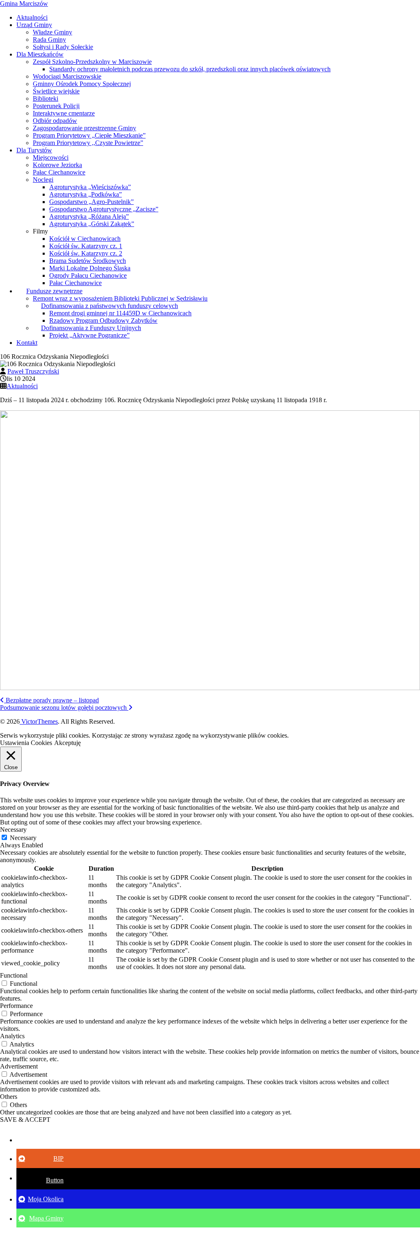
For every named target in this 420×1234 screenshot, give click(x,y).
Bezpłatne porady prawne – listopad (51, 700)
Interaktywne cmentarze (64, 113)
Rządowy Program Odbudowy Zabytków (103, 320)
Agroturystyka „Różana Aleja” (89, 216)
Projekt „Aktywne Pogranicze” (89, 335)
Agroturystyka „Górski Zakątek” (91, 223)
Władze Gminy (52, 32)
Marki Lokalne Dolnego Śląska (89, 268)
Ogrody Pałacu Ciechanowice (88, 275)
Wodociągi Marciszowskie (67, 76)
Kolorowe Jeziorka (57, 164)
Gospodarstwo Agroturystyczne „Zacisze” (103, 209)
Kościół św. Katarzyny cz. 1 (85, 245)
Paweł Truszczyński (33, 371)
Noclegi (43, 179)
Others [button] (8, 1096)
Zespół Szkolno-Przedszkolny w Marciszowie (92, 61)
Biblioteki (45, 98)
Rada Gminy (49, 39)
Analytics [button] (12, 1035)
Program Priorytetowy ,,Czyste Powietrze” (88, 142)
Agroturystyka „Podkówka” (85, 194)
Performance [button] (16, 1005)
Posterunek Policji (56, 105)
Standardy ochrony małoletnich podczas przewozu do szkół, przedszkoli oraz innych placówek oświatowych (190, 69)
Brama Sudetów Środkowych (87, 260)
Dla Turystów (34, 150)
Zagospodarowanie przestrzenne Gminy (84, 128)
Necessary (23, 837)
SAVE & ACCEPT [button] (25, 1119)
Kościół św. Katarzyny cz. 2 (85, 253)
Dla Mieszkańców (40, 54)
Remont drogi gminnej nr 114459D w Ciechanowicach (120, 313)
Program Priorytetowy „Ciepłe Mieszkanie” (89, 135)
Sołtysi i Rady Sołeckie (63, 46)
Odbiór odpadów (55, 120)
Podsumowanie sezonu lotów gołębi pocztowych (64, 707)
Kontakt (26, 342)
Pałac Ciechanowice (59, 172)
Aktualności (32, 17)
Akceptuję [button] (67, 742)
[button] (41, 1139)
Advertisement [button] (19, 1066)
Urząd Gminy (34, 24)
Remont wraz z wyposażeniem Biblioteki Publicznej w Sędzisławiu (120, 298)
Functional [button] (13, 975)
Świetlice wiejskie (56, 91)
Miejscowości (50, 157)
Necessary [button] (13, 829)
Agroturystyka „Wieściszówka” (90, 186)
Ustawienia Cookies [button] (26, 742)
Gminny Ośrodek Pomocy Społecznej (82, 83)
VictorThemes (39, 721)
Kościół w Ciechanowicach (85, 238)
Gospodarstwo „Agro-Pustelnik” (91, 201)
